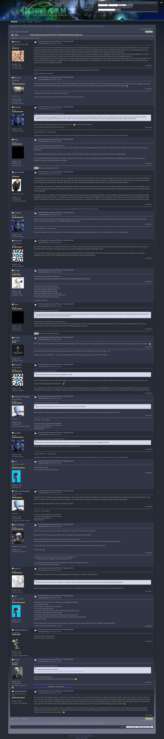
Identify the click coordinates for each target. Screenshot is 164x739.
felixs (16, 140)
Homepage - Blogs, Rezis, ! (52, 686)
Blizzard (17, 78)
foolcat (17, 338)
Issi (15, 461)
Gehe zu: (123, 727)
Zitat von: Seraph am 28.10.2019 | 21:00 (46, 666)
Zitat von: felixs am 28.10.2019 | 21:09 (45, 371)
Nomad (17, 42)
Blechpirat (66, 26)
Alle (19, 31)
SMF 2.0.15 (72, 736)
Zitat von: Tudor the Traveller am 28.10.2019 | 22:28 (49, 439)
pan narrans (19, 172)
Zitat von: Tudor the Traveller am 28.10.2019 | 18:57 (49, 113)
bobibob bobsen (21, 630)
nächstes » (150, 29)
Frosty (16, 660)
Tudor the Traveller (22, 397)
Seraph (17, 270)
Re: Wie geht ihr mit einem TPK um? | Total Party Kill (55, 41)
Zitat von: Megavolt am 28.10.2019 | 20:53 (46, 310)
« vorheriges (143, 29)
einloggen (115, 3)
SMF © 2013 (80, 736)
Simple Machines (89, 736)
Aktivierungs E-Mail (142, 3)
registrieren (124, 3)
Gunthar (17, 107)
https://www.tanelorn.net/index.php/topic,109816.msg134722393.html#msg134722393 (62, 278)
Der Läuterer (19, 525)
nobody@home (20, 691)
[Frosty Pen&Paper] (13, 688)
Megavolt (18, 241)
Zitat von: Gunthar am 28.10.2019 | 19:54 (46, 402)
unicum (17, 568)
